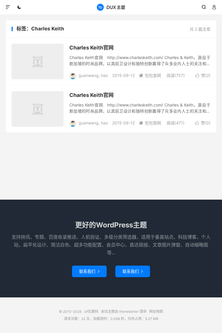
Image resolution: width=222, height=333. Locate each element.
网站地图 (156, 311)
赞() (202, 75)
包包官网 (150, 75)
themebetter (129, 311)
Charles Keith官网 (91, 48)
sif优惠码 (111, 7)
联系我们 (89, 271)
